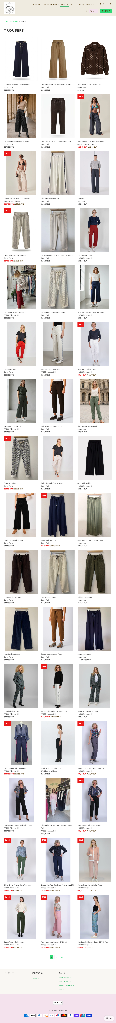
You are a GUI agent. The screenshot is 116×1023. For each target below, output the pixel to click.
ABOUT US (92, 4)
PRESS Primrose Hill (60, 1010)
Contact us (35, 978)
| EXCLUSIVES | (77, 5)
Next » (62, 957)
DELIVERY (62, 989)
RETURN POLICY (65, 982)
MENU (64, 4)
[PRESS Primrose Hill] (9, 8)
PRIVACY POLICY (65, 978)
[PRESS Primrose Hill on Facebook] (100, 4)
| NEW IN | (37, 5)
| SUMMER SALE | (51, 5)
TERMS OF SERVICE (66, 985)
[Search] (87, 11)
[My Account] (110, 4)
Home (6, 21)
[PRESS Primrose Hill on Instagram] (104, 4)
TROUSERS (14, 21)
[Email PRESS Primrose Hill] (107, 4)
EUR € (94, 11)
